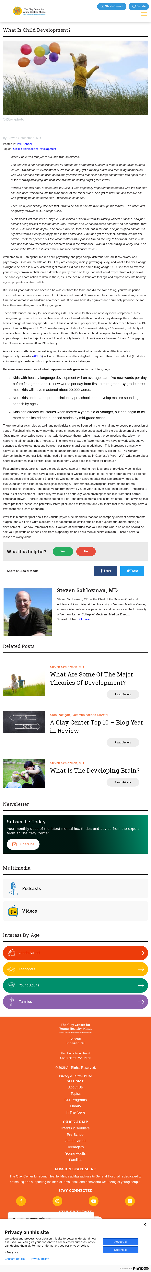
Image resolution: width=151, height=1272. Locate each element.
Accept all (120, 1241)
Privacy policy (40, 1258)
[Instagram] (57, 1201)
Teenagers (27, 969)
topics (76, 1094)
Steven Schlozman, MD (24, 138)
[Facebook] (21, 1201)
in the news (76, 1112)
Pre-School (24, 144)
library (75, 1106)
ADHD (37, 356)
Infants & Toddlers (75, 1128)
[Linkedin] (130, 1201)
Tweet (134, 570)
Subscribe (26, 844)
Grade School (29, 953)
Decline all (120, 1249)
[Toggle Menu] (144, 14)
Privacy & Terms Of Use (75, 1076)
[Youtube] (94, 1201)
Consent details (15, 1258)
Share (107, 570)
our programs (75, 1100)
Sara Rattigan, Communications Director (79, 715)
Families (25, 1002)
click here (83, 619)
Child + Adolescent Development (34, 148)
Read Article (122, 694)
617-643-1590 (75, 1043)
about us (75, 1087)
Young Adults (29, 985)
